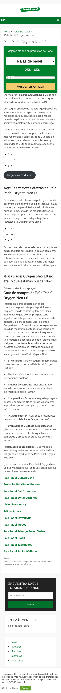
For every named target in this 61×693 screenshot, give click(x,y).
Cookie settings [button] (10, 688)
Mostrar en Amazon (30, 86)
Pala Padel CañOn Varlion (20, 491)
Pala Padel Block (14, 538)
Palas (14, 642)
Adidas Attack (12, 511)
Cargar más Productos (19, 175)
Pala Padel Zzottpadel (18, 544)
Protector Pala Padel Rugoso (22, 484)
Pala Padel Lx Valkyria (17, 517)
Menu (4, 20)
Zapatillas (16, 656)
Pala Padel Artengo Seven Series (24, 531)
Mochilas (16, 651)
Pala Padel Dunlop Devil (19, 477)
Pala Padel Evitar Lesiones (20, 497)
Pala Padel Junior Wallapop (21, 551)
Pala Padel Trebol (15, 524)
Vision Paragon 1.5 (15, 504)
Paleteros (16, 646)
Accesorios (17, 660)
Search (30, 604)
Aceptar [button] (25, 688)
